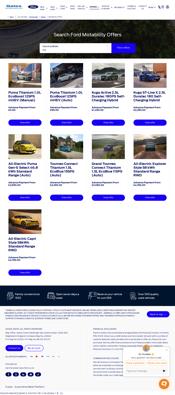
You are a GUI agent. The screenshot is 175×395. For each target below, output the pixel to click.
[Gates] (13, 7)
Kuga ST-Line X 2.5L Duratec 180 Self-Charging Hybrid (149, 96)
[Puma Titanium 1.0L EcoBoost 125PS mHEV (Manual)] (24, 75)
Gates (43, 17)
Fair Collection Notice (62, 312)
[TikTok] (38, 374)
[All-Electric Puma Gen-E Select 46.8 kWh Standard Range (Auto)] (24, 146)
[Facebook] (8, 374)
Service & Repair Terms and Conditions (47, 318)
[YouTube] (30, 374)
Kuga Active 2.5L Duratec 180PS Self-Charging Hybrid (108, 96)
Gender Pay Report (125, 310)
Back (12, 17)
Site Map (66, 310)
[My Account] (167, 7)
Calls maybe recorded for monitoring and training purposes (91, 315)
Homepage (33, 17)
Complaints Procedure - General (94, 312)
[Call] (159, 7)
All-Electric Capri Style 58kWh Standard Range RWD (22, 244)
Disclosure (49, 315)
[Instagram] (15, 374)
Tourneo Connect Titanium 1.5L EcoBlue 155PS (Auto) (64, 169)
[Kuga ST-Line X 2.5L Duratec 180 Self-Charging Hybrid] (150, 75)
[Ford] (33, 7)
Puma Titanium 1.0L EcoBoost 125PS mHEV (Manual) (24, 96)
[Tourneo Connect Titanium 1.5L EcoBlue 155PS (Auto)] (66, 146)
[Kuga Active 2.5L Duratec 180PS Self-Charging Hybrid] (108, 75)
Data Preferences (39, 312)
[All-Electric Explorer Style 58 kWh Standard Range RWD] (150, 146)
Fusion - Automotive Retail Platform (24, 387)
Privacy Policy (53, 310)
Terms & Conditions (16, 310)
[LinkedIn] (23, 374)
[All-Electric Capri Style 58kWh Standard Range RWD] (24, 221)
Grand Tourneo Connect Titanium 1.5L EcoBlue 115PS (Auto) (107, 169)
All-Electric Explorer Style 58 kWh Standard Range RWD (149, 169)
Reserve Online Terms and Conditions (93, 310)
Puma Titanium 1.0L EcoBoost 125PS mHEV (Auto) (66, 96)
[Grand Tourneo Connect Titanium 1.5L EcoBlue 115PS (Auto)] (108, 146)
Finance (20, 318)
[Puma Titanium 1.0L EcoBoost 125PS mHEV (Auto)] (66, 75)
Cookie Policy (35, 310)
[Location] (162, 7)
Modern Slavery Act (16, 312)
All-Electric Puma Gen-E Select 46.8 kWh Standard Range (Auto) (23, 169)
